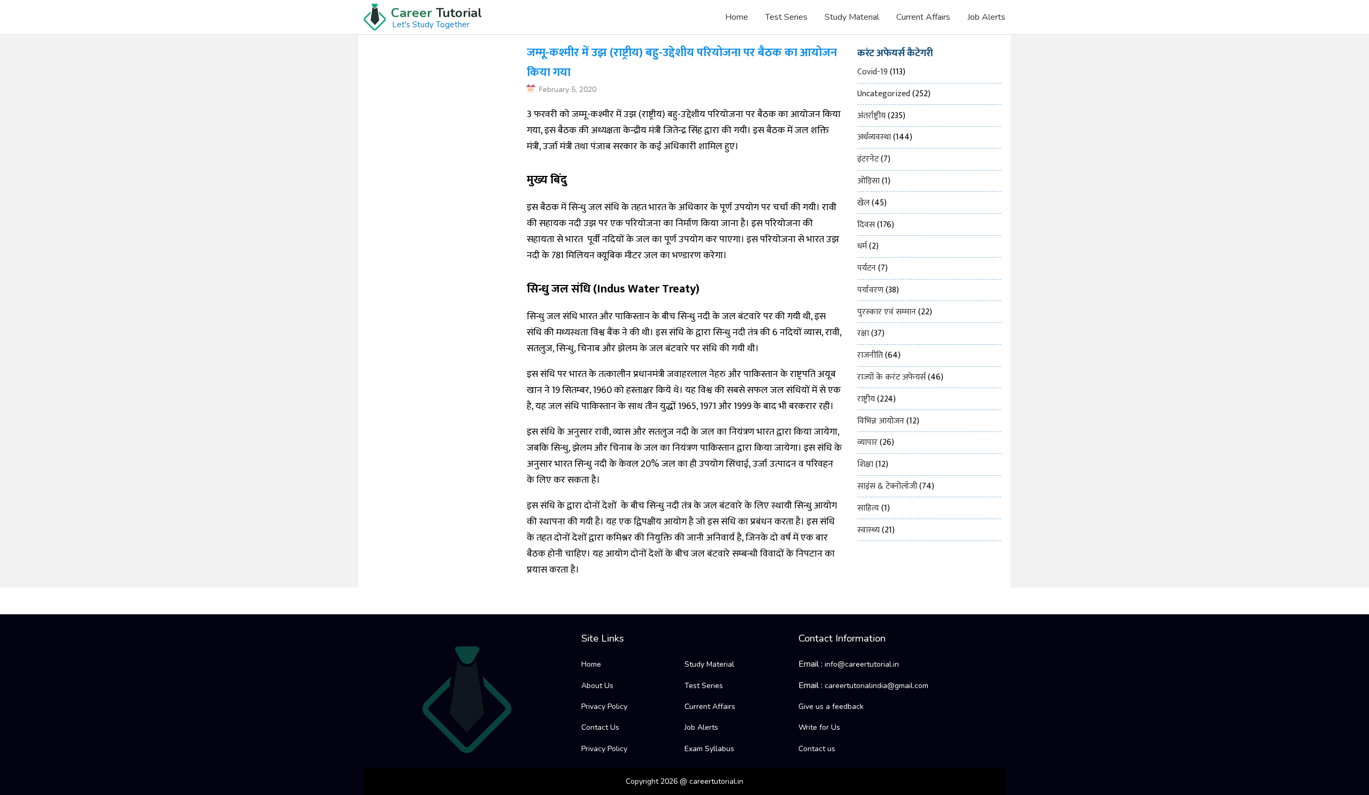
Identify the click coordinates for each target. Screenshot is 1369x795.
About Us (597, 686)
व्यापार (867, 442)
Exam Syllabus (709, 749)
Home (736, 17)
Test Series (786, 17)
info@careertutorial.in (862, 664)
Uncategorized (883, 94)
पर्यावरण (870, 290)
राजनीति (870, 355)
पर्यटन (866, 268)
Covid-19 (872, 72)
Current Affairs (923, 17)
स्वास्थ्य (868, 530)
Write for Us (819, 727)
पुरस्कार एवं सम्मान (886, 312)
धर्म (862, 246)
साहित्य (868, 508)
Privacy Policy (604, 706)
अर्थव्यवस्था (874, 137)
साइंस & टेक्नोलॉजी (887, 486)
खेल (863, 203)
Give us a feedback (831, 706)
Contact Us (600, 727)
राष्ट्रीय (866, 399)
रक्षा (863, 333)
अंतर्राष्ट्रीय (871, 116)
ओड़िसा (868, 181)
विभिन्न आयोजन (880, 421)
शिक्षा (865, 464)
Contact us (816, 749)
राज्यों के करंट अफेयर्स (891, 377)
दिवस (866, 225)
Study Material (852, 17)
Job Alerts (986, 17)
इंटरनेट (868, 159)
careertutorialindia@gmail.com (876, 686)
